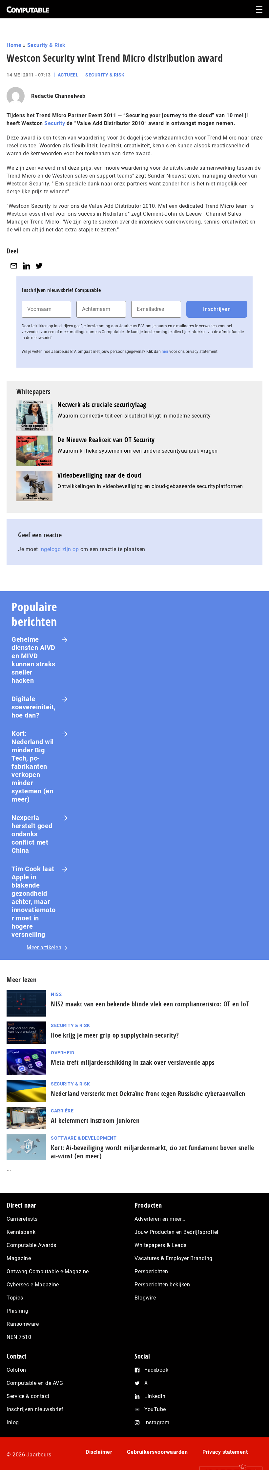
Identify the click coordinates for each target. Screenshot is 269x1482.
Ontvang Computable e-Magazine (48, 1271)
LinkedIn (154, 1396)
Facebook (156, 1370)
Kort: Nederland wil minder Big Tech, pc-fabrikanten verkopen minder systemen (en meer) (32, 766)
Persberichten (151, 1271)
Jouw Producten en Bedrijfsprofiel (176, 1232)
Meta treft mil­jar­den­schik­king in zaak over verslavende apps (133, 1062)
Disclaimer (99, 1452)
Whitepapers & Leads (160, 1245)
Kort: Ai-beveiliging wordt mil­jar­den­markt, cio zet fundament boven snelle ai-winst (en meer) (152, 1151)
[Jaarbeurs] (227, 1473)
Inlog (13, 1422)
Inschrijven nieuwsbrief (35, 1409)
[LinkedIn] (27, 266)
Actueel (68, 74)
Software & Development (83, 1138)
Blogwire (145, 1298)
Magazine (19, 1258)
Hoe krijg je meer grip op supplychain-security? (115, 1035)
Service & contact (28, 1396)
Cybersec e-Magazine (33, 1284)
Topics (15, 1298)
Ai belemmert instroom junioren (95, 1120)
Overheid (62, 1052)
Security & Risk (46, 45)
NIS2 (56, 994)
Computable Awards (31, 1245)
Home (14, 45)
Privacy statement (225, 1452)
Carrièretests (22, 1219)
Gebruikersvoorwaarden (157, 1452)
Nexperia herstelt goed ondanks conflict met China (31, 834)
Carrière (62, 1110)
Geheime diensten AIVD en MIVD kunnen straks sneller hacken (33, 659)
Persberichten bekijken (162, 1284)
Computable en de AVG (35, 1383)
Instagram (157, 1422)
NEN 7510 (19, 1337)
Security (54, 123)
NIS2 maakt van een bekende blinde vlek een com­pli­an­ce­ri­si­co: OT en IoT (150, 1003)
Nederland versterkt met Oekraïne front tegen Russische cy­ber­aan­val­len (148, 1093)
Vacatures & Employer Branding (173, 1258)
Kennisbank (21, 1232)
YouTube (155, 1409)
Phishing (17, 1311)
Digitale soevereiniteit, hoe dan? (33, 707)
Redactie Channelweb (58, 96)
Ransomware (23, 1324)
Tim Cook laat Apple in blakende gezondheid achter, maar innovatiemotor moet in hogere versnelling (33, 901)
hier (165, 351)
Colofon (16, 1370)
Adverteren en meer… (159, 1219)
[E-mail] (14, 266)
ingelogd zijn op (59, 549)
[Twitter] (39, 266)
